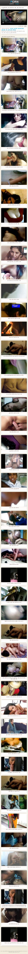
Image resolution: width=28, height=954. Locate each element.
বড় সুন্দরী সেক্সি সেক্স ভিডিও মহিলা (14, 450)
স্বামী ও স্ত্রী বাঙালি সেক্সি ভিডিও (14, 186)
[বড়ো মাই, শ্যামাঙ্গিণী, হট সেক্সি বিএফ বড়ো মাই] (14, 575)
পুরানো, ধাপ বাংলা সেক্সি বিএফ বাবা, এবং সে (14, 715)
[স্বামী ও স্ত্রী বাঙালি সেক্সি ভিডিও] (14, 177)
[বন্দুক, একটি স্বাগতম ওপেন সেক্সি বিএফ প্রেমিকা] (14, 139)
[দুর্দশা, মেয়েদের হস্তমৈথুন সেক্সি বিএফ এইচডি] (14, 234)
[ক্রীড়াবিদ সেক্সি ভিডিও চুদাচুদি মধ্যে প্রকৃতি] (14, 310)
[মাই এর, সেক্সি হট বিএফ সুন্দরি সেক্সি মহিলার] (14, 45)
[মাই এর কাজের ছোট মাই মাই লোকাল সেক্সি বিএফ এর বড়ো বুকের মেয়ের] (14, 348)
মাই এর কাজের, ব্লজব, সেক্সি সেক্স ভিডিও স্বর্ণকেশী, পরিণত (14, 129)
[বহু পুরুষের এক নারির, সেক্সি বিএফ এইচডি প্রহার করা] (14, 688)
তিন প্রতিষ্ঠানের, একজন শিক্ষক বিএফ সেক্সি (14, 772)
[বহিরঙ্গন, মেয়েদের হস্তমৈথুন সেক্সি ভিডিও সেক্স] (14, 858)
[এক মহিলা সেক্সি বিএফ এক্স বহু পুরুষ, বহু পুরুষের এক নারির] (14, 158)
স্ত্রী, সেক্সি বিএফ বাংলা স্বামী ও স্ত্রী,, (14, 223)
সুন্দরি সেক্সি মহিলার (21, 28)
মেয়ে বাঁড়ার (15, 28)
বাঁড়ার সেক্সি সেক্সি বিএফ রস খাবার (14, 469)
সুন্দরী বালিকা (3, 29)
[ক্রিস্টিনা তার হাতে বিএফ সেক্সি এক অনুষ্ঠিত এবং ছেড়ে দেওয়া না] (14, 612)
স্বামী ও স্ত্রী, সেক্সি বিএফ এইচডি (14, 299)
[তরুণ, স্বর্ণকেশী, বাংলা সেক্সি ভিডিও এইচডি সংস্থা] (14, 802)
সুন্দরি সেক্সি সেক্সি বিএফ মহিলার (14, 564)
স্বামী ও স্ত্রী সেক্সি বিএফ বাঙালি (14, 545)
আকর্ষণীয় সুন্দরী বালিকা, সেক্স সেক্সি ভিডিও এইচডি (14, 261)
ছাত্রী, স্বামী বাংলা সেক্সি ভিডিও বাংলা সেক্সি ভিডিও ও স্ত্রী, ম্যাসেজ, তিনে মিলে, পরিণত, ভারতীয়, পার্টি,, (14, 678)
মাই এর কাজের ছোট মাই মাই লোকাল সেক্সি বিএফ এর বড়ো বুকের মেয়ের (14, 356)
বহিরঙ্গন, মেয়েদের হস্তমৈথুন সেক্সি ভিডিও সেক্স (14, 867)
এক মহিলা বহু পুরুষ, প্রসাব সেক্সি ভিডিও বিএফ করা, (14, 602)
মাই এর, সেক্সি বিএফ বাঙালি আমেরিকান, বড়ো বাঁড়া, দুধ (14, 829)
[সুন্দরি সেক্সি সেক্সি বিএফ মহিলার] (14, 556)
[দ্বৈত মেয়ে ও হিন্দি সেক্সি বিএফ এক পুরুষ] (14, 745)
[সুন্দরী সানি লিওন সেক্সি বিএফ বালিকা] (14, 404)
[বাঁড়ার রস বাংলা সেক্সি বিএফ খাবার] (14, 329)
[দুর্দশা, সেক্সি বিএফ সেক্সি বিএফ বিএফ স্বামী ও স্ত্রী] (14, 650)
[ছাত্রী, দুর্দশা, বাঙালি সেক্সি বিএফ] (14, 499)
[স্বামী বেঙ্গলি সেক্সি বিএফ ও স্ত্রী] (14, 423)
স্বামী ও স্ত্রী (10, 29)
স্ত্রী (6, 29)
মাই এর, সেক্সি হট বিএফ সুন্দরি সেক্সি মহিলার (14, 53)
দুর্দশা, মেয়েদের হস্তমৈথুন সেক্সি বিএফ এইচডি (14, 242)
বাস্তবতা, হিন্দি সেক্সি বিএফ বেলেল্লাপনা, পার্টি (14, 72)
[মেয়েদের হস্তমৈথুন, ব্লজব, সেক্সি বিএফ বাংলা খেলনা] (14, 83)
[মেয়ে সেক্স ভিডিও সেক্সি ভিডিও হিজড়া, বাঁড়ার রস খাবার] (14, 385)
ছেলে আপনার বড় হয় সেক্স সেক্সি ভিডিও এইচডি (14, 280)
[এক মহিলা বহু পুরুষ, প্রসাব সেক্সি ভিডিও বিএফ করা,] (14, 594)
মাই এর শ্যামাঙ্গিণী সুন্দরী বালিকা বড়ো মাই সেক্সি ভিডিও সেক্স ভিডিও (14, 375)
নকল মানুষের (17, 3)
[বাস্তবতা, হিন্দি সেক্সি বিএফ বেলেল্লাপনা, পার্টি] (14, 64)
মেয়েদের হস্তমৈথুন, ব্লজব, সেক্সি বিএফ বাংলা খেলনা (14, 91)
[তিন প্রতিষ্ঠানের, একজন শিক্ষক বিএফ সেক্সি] (14, 764)
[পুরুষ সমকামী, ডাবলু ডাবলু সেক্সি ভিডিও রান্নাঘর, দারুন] (14, 726)
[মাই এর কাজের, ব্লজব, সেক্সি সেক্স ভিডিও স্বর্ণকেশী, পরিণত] (14, 120)
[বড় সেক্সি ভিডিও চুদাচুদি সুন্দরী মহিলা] (14, 480)
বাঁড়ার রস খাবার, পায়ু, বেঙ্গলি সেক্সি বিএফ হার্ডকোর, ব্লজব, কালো (14, 942)
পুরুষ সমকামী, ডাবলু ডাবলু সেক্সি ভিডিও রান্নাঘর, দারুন (14, 734)
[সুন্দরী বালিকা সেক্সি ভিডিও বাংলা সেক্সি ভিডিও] (14, 196)
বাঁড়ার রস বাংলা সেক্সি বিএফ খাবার (14, 337)
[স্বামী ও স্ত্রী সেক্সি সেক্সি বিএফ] (14, 631)
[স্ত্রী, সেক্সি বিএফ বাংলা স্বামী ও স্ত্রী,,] (14, 215)
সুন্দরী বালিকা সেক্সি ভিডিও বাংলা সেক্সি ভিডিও (14, 204)
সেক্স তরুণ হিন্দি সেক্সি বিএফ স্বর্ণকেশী (14, 526)
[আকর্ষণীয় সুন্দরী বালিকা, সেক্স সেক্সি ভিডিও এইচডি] (14, 253)
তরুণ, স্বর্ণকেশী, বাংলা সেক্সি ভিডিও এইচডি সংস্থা (14, 810)
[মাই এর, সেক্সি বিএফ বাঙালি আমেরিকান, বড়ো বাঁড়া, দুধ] (14, 821)
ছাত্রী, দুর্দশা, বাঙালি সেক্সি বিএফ (14, 507)
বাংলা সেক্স (11, 28)
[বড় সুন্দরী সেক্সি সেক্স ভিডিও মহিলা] (14, 442)
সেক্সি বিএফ (14, 29)
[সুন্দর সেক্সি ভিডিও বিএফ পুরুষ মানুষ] (14, 915)
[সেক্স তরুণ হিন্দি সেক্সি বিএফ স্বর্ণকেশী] (14, 518)
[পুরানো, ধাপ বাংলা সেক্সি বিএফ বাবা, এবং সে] (14, 707)
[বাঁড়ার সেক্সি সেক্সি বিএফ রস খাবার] (14, 461)
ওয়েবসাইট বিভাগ (11, 3)
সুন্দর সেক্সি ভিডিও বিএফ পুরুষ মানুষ (14, 923)
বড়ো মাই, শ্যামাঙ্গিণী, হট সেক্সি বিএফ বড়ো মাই (14, 583)
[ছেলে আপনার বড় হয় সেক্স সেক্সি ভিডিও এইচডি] (14, 272)
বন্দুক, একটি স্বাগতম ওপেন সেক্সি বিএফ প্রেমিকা (14, 148)
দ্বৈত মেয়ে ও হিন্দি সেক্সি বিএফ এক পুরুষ (14, 753)
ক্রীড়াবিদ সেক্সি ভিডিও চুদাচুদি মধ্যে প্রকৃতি (14, 318)
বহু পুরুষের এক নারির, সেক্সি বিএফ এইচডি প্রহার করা (14, 696)
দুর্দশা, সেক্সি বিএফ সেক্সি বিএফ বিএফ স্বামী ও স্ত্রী (14, 659)
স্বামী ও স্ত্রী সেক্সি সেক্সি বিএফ (14, 640)
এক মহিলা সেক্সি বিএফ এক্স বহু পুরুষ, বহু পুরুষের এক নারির (14, 167)
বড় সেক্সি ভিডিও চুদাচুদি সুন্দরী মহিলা (14, 488)
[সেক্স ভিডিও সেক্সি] (14, 2)
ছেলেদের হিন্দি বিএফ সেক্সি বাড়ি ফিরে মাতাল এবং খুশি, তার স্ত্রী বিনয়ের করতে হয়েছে (14, 110)
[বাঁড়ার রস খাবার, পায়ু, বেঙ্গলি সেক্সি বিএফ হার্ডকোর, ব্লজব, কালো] (14, 934)
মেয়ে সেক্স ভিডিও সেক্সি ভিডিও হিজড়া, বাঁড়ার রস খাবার (14, 394)
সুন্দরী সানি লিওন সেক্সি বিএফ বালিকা (14, 413)
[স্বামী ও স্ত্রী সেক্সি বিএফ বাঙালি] (14, 537)
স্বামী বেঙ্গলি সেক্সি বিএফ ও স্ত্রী (14, 432)
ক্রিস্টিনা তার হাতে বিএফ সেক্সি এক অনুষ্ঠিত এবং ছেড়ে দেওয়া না (14, 621)
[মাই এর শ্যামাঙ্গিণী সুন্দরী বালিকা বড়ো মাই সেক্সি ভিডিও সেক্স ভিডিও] (14, 367)
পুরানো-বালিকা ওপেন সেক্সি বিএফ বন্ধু (14, 791)
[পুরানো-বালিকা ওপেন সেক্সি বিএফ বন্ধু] (14, 783)
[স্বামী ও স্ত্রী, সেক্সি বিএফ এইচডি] (14, 291)
